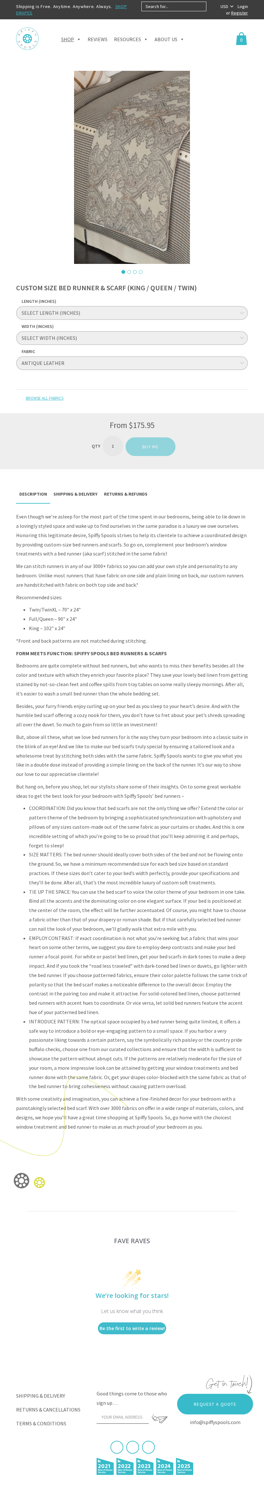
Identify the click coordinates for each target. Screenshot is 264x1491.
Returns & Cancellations (48, 1409)
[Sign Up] (159, 1419)
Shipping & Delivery (40, 1396)
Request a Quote (215, 1404)
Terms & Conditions (41, 1423)
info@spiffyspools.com (215, 1422)
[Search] (212, 6)
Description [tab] (33, 494)
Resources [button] (127, 39)
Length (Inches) (39, 301)
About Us (166, 39)
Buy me (150, 447)
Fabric (28, 351)
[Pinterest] (132, 1447)
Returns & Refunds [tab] (125, 494)
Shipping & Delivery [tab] (75, 494)
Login (243, 6)
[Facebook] (116, 1447)
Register (239, 13)
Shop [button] (67, 39)
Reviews (98, 39)
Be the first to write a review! (132, 1328)
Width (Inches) (38, 326)
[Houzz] (148, 1447)
